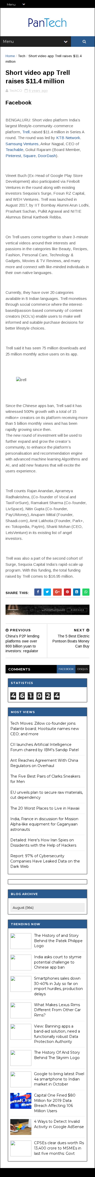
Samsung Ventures (22, 144)
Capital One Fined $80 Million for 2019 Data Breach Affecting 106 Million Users (54, 1103)
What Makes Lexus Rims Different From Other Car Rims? (57, 1010)
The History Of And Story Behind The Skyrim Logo (57, 1055)
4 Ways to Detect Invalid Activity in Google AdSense (59, 1124)
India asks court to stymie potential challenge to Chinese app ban (58, 962)
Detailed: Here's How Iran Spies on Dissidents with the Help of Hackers (43, 843)
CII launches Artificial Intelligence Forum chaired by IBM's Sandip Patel (44, 747)
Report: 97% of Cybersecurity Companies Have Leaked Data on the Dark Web (45, 861)
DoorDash (47, 155)
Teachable (14, 149)
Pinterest (13, 155)
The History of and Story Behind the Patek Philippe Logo (58, 940)
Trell (26, 132)
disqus (82, 669)
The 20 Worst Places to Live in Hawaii (44, 808)
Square (29, 155)
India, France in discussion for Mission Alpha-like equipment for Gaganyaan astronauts (44, 824)
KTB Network (68, 137)
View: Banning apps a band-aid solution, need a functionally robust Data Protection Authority (57, 1034)
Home (10, 56)
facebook (66, 669)
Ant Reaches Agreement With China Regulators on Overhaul (44, 763)
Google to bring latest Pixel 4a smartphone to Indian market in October (59, 1079)
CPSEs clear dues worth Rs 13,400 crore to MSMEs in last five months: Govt (59, 1148)
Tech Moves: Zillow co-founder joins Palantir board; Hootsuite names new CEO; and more (44, 728)
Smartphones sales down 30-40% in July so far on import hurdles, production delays (58, 986)
